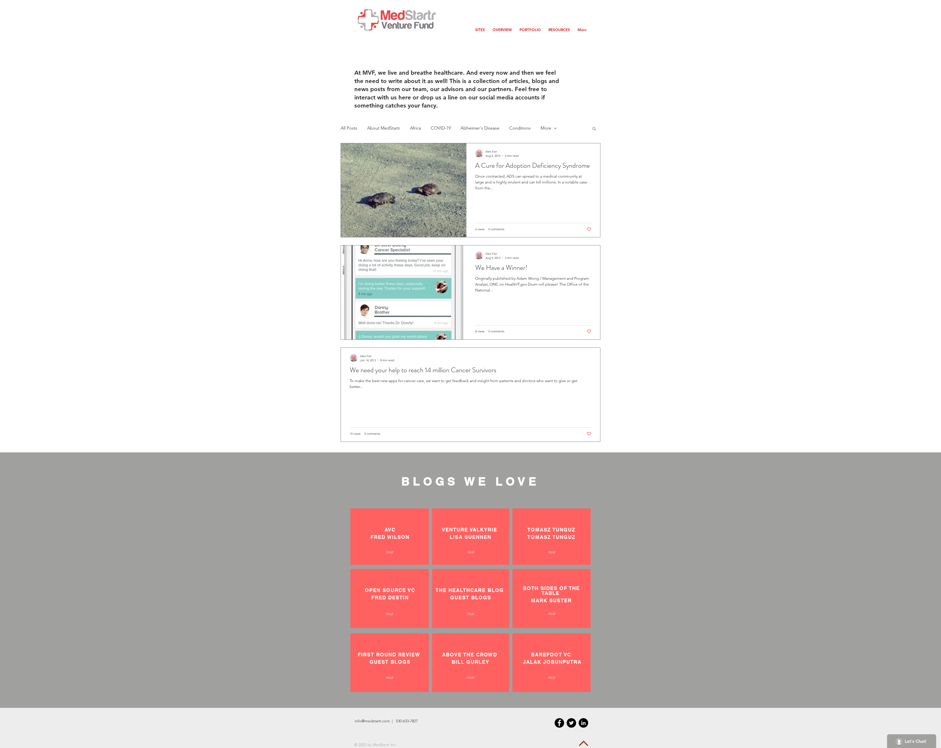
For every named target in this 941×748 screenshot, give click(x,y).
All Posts (349, 128)
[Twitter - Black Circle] (571, 723)
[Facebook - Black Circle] (559, 723)
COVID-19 (441, 128)
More (546, 128)
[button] (594, 129)
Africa (415, 128)
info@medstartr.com (372, 721)
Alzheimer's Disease (479, 128)
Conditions (520, 128)
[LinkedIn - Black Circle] (583, 723)
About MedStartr (383, 128)
